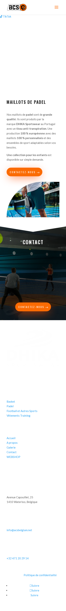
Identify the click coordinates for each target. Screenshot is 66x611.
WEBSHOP (13, 456)
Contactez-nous (23, 172)
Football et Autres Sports (22, 411)
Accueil (11, 438)
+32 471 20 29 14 (18, 558)
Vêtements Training (18, 415)
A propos (12, 442)
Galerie (11, 447)
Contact (11, 452)
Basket (11, 401)
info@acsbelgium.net (19, 530)
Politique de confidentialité (40, 575)
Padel (10, 406)
